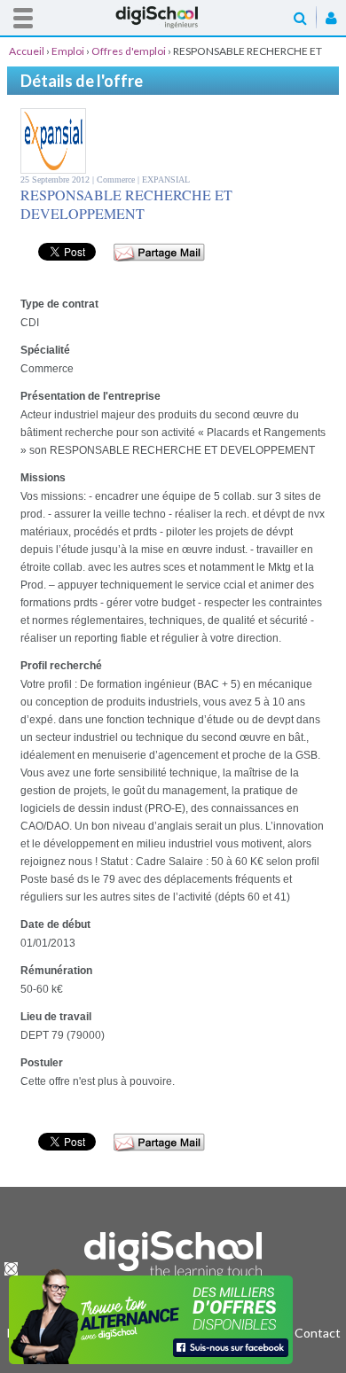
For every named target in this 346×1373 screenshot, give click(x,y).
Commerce (117, 179)
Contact (318, 1332)
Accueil (173, 17)
